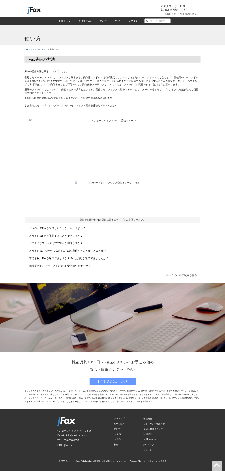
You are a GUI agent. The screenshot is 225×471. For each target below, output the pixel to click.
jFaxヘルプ (148, 444)
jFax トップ (29, 49)
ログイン (133, 21)
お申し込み (85, 21)
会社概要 (147, 418)
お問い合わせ (149, 439)
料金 (117, 21)
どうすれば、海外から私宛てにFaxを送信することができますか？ (67, 250)
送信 (119, 439)
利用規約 (147, 434)
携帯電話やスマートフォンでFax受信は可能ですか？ (60, 265)
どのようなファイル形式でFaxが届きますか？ (56, 243)
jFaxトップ (65, 21)
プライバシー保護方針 (154, 424)
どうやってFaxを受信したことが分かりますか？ (57, 228)
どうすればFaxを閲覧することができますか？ (56, 235)
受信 (119, 434)
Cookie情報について (153, 429)
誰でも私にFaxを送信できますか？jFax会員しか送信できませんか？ (69, 258)
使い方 (103, 21)
